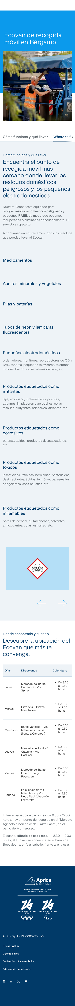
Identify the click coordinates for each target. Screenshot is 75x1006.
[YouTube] (26, 981)
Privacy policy (11, 946)
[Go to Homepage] (37, 899)
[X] (18, 981)
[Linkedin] (11, 981)
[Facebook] (4, 981)
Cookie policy (11, 953)
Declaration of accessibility (18, 961)
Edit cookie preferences (16, 969)
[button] (25, 137)
